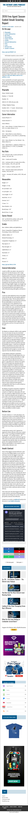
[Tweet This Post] (19, 549)
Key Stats (7, 35)
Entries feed (5, 797)
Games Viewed (9, 38)
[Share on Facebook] (8, 549)
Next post (19, 562)
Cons (6, 45)
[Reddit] (20, 1)
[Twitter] (8, 1)
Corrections (20, 806)
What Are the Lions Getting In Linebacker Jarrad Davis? (11, 620)
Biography (7, 32)
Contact (5, 808)
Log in (3, 796)
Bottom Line (8, 47)
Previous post (10, 562)
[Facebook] (18, 1)
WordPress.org (5, 801)
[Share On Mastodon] (19, 556)
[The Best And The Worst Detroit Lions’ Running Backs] (14, 590)
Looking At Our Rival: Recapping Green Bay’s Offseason (13, 607)
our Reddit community (14, 501)
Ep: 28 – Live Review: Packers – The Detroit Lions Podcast (13, 580)
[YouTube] (10, 1)
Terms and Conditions (14, 812)
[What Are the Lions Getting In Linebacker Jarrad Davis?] (14, 617)
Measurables (8, 37)
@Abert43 (17, 499)
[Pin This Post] (19, 551)
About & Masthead (5, 806)
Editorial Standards (13, 806)
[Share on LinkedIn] (8, 551)
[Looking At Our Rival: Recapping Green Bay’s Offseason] (14, 603)
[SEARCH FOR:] (14, 10)
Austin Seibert (10, 26)
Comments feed (6, 799)
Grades (7, 40)
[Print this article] (19, 554)
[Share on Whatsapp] (8, 556)
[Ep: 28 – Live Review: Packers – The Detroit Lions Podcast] (14, 577)
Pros (6, 43)
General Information (10, 42)
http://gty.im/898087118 (9, 52)
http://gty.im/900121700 (9, 264)
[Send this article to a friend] (8, 554)
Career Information (10, 34)
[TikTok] (13, 1)
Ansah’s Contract (9, 48)
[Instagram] (15, 1)
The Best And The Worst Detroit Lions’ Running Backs (13, 593)
